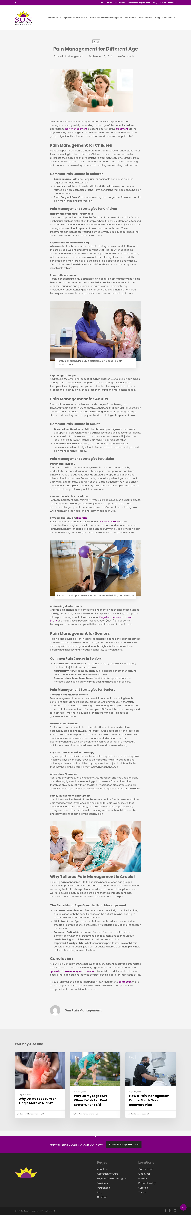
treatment (122, 128)
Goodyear (144, 1173)
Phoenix (142, 1178)
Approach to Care (107, 1173)
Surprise (143, 1187)
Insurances (103, 1187)
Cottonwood (145, 1169)
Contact (102, 1197)
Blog (96, 41)
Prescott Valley (147, 1183)
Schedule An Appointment (124, 1144)
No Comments (126, 56)
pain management (76, 128)
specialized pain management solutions (73, 971)
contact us (124, 981)
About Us (102, 1169)
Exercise (82, 518)
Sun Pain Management (70, 56)
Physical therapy (109, 521)
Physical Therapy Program (112, 1178)
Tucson (142, 1192)
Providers (102, 1183)
